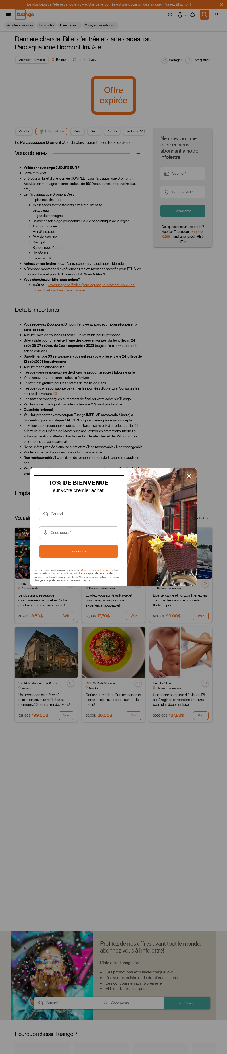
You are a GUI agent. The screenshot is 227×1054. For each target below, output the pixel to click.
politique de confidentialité (64, 573)
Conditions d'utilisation (95, 569)
